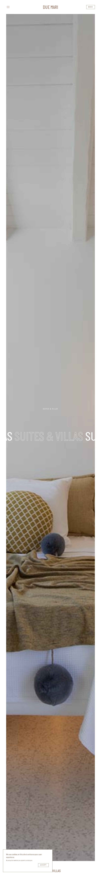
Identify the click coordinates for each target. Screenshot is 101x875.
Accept (43, 865)
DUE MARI (50, 7)
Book (90, 7)
